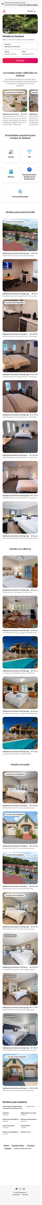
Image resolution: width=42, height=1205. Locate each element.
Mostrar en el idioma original (28, 5)
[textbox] (11, 54)
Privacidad (16, 1195)
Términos (25, 1195)
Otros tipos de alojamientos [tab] (12, 1106)
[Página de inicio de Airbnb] (4, 11)
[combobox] (20, 46)
